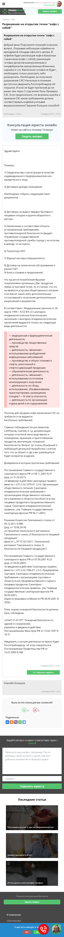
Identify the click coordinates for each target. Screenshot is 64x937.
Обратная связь (14, 920)
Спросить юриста (49, 5)
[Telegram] (24, 722)
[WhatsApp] (20, 722)
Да (37, 932)
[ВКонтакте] (7, 722)
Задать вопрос (50, 11)
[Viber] (16, 722)
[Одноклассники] (11, 722)
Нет (26, 932)
